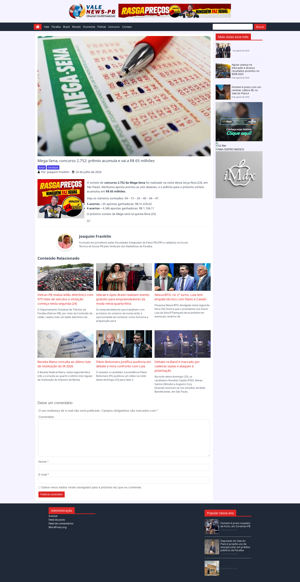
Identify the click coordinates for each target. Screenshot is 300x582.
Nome (43, 461)
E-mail (43, 474)
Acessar (53, 516)
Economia (89, 26)
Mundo (76, 26)
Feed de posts (57, 519)
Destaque (53, 167)
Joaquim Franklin (58, 172)
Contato (127, 26)
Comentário (46, 417)
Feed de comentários (61, 523)
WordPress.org (58, 527)
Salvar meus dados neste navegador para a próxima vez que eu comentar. (91, 487)
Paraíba (56, 26)
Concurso (114, 26)
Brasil (66, 26)
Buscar (260, 26)
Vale (46, 26)
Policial (102, 26)
